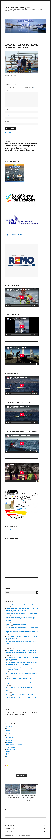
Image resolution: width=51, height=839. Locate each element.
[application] (22, 297)
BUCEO (8, 730)
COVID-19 (8, 733)
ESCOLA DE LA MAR (10, 828)
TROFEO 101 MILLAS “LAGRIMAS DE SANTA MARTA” (19, 678)
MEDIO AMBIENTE (11, 749)
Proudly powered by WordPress (23, 835)
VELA (7, 756)
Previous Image (8, 40)
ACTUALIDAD (9, 726)
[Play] (6, 305)
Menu (7, 15)
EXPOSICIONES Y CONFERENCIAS (14, 744)
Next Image (15, 40)
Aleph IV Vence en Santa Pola (13, 647)
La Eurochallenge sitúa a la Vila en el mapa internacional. (20, 605)
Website (7, 121)
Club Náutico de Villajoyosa (17, 8)
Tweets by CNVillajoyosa (11, 529)
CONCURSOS (9, 732)
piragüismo (9, 753)
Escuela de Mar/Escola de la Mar (14, 739)
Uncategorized (11, 747)
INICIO (6, 809)
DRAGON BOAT (10, 737)
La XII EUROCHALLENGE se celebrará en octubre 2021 (19, 694)
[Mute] (35, 305)
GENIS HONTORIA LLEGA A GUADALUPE (16, 624)
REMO (7, 754)
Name (7, 109)
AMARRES (7, 816)
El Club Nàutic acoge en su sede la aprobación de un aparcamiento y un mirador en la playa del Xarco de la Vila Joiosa (21, 689)
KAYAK (8, 746)
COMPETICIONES (9, 825)
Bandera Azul (9, 728)
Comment (7, 90)
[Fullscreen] (37, 305)
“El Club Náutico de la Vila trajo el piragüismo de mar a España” (22, 627)
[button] (37, 784)
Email (7, 115)
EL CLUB (7, 813)
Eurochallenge (10, 740)
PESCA (7, 751)
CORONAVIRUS (9, 831)
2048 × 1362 (16, 75)
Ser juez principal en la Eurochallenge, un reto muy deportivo (21, 613)
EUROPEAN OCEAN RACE (12, 742)
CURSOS (8, 735)
